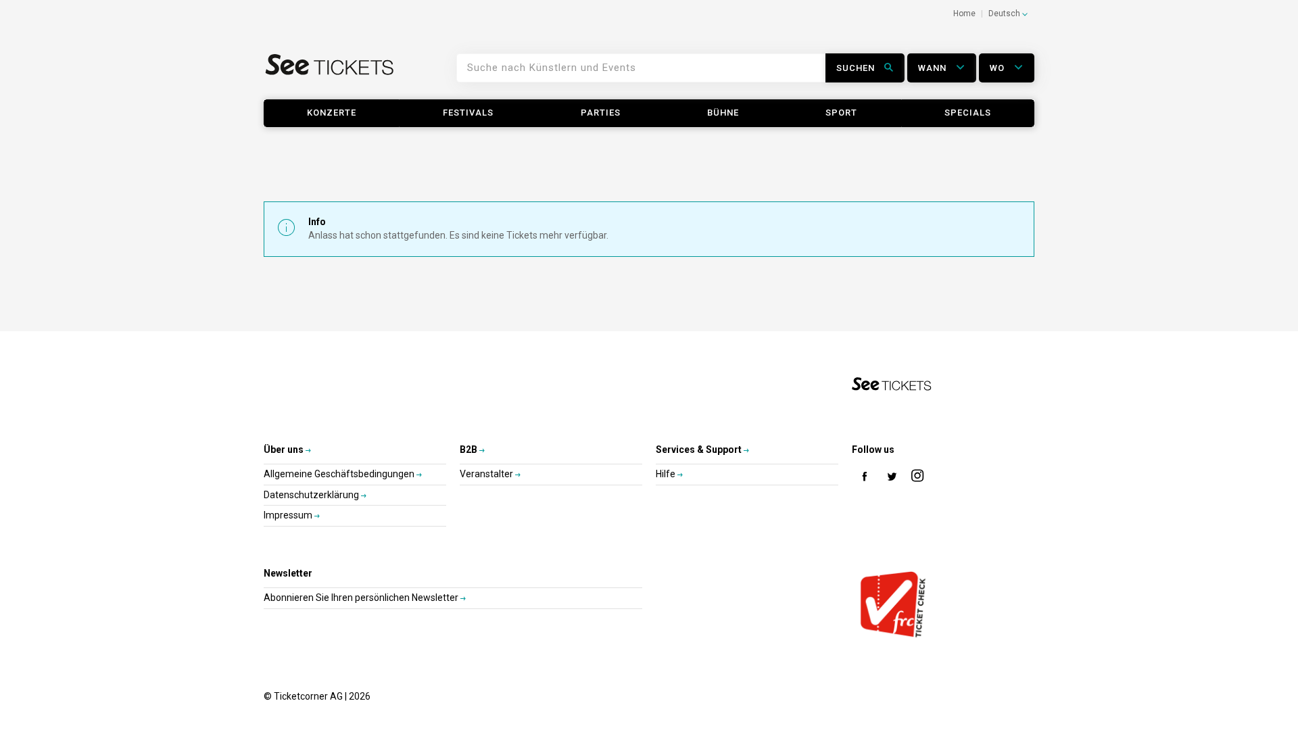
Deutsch (1005, 13)
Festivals (468, 112)
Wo (998, 68)
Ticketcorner (330, 73)
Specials (967, 112)
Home (964, 13)
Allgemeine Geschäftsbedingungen (340, 473)
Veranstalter (487, 473)
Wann (933, 68)
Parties (601, 112)
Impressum (289, 515)
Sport (841, 112)
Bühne (723, 112)
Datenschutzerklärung (312, 494)
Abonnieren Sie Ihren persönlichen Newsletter (362, 597)
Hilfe (666, 473)
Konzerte (331, 112)
